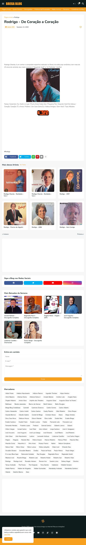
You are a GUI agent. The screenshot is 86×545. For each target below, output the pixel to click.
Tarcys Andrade (10, 465)
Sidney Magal (65, 461)
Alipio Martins (64, 393)
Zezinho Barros (18, 472)
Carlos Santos (36, 411)
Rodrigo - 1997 (65, 194)
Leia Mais (7, 535)
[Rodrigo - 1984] (43, 213)
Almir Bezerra (9, 397)
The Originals (33, 465)
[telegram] (57, 532)
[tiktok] (47, 532)
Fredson (35, 426)
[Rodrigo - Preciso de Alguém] (15, 213)
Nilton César (20, 447)
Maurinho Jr (22, 443)
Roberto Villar (69, 458)
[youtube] (52, 283)
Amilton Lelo (60, 397)
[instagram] (72, 283)
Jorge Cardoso (55, 429)
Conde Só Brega (37, 415)
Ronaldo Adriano (30, 461)
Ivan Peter (32, 429)
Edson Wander (37, 418)
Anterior (6, 234)
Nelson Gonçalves (64, 443)
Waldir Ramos (10, 468)
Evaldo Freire (23, 422)
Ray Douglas (41, 454)
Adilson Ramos (38, 393)
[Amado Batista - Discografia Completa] (13, 305)
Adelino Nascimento (23, 393)
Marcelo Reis (25, 440)
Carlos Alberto (64, 408)
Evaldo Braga (69, 418)
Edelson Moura (24, 418)
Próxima (80, 234)
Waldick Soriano (66, 465)
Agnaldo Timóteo (51, 393)
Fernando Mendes (11, 426)
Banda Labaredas (20, 404)
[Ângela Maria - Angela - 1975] (53, 305)
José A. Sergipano (68, 429)
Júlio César (8, 436)
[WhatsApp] (33, 157)
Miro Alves (32, 443)
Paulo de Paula (46, 451)
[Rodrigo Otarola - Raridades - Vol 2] (15, 180)
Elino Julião (48, 418)
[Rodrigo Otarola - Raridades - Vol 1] (43, 180)
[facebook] (13, 283)
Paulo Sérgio (70, 451)
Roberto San (57, 458)
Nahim (53, 443)
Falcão (45, 422)
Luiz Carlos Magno (73, 436)
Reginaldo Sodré (67, 454)
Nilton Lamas (31, 447)
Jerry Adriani (43, 429)
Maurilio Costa (10, 443)
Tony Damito (44, 465)
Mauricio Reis (74, 440)
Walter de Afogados (24, 468)
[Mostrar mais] (45, 157)
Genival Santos (46, 426)
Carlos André (24, 411)
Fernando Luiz (67, 422)
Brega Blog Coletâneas (12, 408)
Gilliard (69, 426)
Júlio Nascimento (21, 436)
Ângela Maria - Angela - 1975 (52, 317)
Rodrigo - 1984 (37, 227)
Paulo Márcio (58, 451)
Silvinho (75, 461)
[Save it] (80, 27)
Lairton (32, 436)
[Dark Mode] (74, 4)
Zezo (27, 472)
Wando (7, 472)
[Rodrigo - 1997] (71, 180)
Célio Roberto (60, 411)
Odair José (55, 447)
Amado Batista (48, 397)
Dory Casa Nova (10, 418)
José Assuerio (9, 433)
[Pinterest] (37, 157)
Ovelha (36, 451)
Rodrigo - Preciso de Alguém (13, 227)
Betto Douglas (60, 404)
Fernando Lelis (55, 422)
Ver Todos (23, 165)
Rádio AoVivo (56, 9)
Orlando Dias (66, 447)
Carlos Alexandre (11, 411)
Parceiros (66, 9)
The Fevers (22, 465)
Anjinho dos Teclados (36, 401)
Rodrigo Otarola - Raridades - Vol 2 (14, 195)
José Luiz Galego (34, 433)
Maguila (15, 440)
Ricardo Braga (21, 458)
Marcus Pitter (62, 440)
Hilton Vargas (9, 429)
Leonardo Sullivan (43, 436)
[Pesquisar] (83, 3)
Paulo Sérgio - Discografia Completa (33, 342)
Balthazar (8, 404)
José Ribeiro (59, 433)
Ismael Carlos (22, 429)
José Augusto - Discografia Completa (71, 317)
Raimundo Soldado (27, 454)
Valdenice (55, 465)
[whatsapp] (52, 532)
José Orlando (47, 433)
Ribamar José (9, 458)
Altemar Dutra (22, 397)
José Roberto (70, 433)
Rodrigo (16, 17)
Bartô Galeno (48, 404)
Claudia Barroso (10, 415)
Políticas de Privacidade (42, 9)
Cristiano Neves (51, 415)
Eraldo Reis (58, 418)
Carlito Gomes (51, 408)
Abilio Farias (9, 393)
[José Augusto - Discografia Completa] (73, 305)
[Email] (41, 157)
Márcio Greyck (37, 440)
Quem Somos (17, 9)
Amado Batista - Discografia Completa (11, 317)
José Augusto (22, 433)
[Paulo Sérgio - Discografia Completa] (33, 330)
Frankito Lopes (25, 426)
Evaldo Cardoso (10, 422)
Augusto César (51, 401)
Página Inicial (6, 9)
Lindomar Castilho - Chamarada (10, 342)
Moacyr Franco (43, 443)
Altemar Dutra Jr (35, 397)
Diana (60, 415)
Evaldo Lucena (35, 422)
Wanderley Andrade (55, 468)
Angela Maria (72, 397)
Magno (7, 440)
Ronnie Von (43, 461)
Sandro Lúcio (54, 461)
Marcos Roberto (50, 440)
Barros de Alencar (34, 404)
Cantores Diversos (38, 408)
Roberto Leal (33, 458)
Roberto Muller (45, 458)
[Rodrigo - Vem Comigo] (71, 213)
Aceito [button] (8, 539)
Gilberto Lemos (59, 426)
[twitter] (33, 283)
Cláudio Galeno (24, 415)
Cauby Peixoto (48, 411)
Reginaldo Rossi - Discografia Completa (31, 317)
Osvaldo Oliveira (10, 451)
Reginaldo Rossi (53, 454)
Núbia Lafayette (44, 447)
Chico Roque (72, 411)
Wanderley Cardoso (71, 468)
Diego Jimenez (70, 415)
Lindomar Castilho (58, 436)
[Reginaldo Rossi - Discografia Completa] (33, 305)
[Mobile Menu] (3, 3)
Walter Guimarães (40, 468)
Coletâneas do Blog (78, 9)
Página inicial (8, 17)
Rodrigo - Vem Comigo (67, 227)
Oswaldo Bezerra (25, 451)
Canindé (26, 408)
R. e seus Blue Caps (11, 454)
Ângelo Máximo (10, 401)
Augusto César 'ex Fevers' (67, 401)
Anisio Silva (22, 401)
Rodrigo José (18, 461)
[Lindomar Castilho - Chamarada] (13, 330)
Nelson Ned (9, 447)
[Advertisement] (43, 46)
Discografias (28, 9)
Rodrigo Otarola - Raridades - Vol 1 (42, 195)
